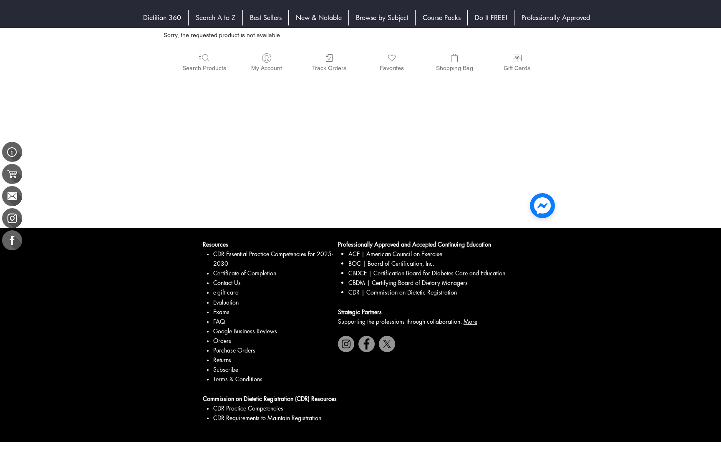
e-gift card (226, 292)
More (470, 321)
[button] (382, 17)
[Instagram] (346, 344)
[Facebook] (366, 344)
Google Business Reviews (245, 331)
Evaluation (226, 302)
